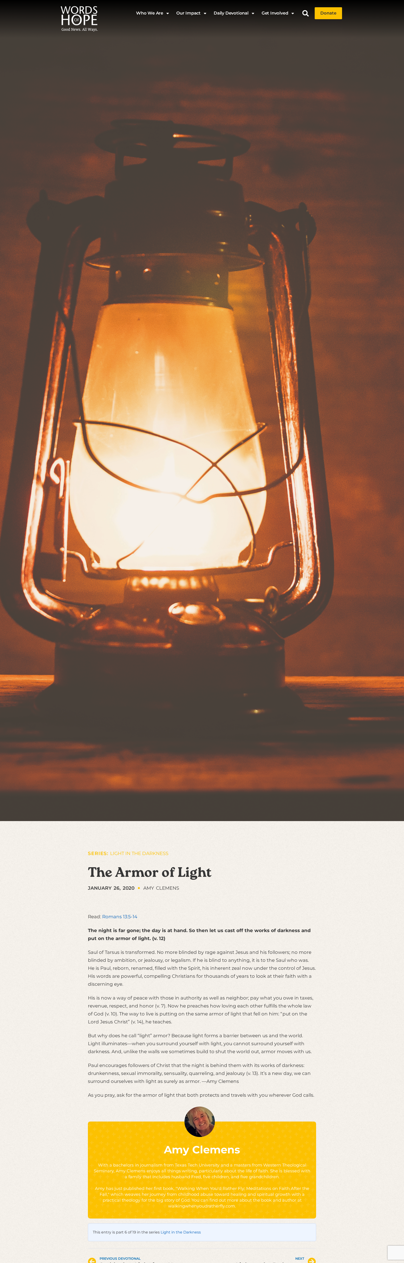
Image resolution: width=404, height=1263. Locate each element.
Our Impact (188, 13)
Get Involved (275, 13)
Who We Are (149, 13)
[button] (305, 13)
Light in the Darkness (139, 853)
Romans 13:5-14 (119, 916)
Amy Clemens (202, 1149)
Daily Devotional (231, 13)
